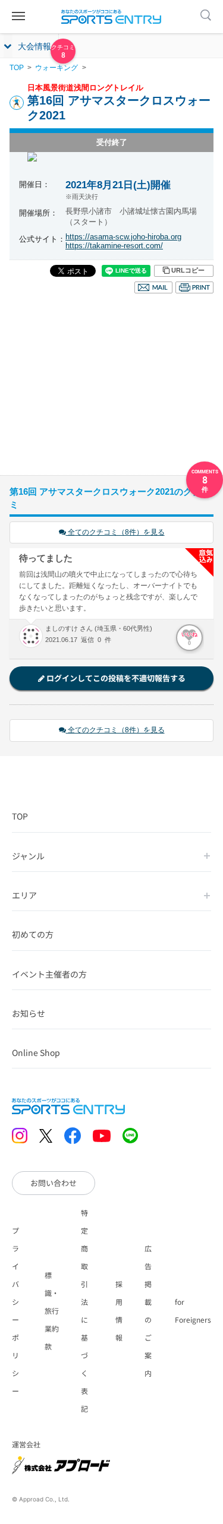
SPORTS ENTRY (111, 17)
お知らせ (28, 1013)
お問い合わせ (53, 1182)
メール (153, 287)
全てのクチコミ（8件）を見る (115, 532)
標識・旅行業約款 (52, 1310)
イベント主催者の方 (49, 974)
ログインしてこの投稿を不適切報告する (115, 678)
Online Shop (36, 1052)
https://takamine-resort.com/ (114, 245)
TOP (17, 68)
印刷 (194, 287)
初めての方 (33, 934)
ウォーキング (56, 68)
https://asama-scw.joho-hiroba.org (123, 236)
